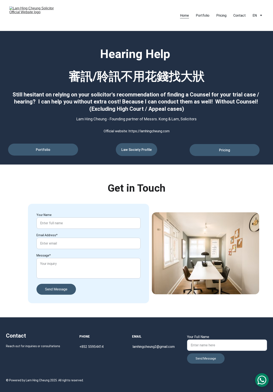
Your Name (44, 215)
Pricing (221, 15)
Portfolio (202, 15)
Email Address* (47, 235)
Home (184, 15)
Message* (43, 255)
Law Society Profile (136, 150)
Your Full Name (198, 337)
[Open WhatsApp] (262, 380)
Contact (239, 15)
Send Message (56, 289)
